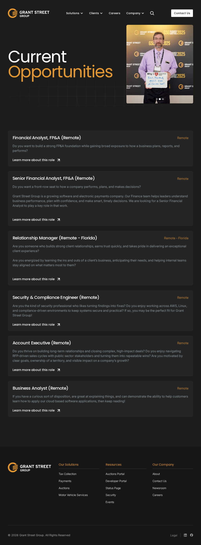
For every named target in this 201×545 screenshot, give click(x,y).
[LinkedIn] (185, 535)
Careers (114, 13)
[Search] (152, 13)
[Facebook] (191, 535)
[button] (74, 13)
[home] (28, 13)
